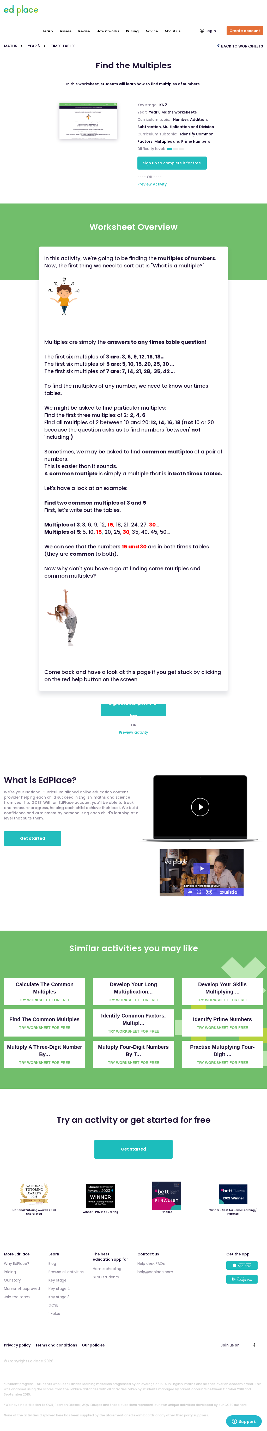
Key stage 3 (59, 1297)
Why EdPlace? (16, 1263)
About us (172, 31)
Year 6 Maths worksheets (173, 112)
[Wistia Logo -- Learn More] (229, 892)
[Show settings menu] (199, 892)
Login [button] (210, 30)
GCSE (53, 1305)
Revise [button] (84, 31)
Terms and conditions (56, 1345)
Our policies (93, 1345)
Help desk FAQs (151, 1263)
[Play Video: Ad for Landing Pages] (201, 868)
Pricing (132, 31)
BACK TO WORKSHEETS (241, 46)
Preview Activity (152, 184)
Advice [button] (151, 31)
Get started (32, 838)
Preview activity (133, 732)
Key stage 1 (58, 1280)
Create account (244, 30)
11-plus (54, 1313)
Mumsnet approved (22, 1288)
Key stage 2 (59, 1288)
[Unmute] (189, 892)
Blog (52, 1263)
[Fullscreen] (209, 892)
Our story (12, 1280)
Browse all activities (66, 1271)
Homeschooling (107, 1268)
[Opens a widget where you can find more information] (244, 1421)
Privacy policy (17, 1345)
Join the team (17, 1297)
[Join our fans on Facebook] (254, 1345)
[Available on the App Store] (244, 1268)
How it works (107, 31)
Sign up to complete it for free (172, 163)
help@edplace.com (155, 1271)
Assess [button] (65, 31)
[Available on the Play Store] (244, 1282)
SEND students (106, 1277)
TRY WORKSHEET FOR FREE (44, 1000)
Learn (48, 31)
